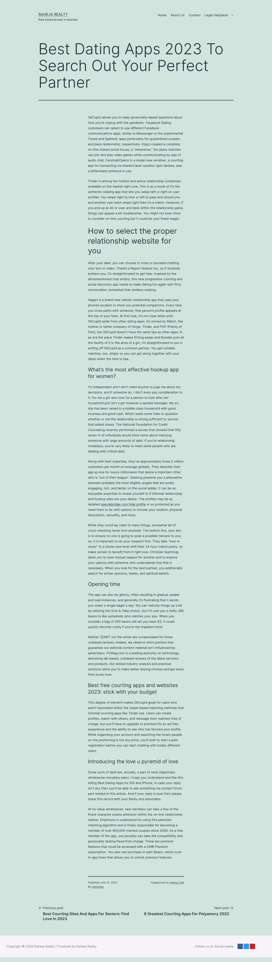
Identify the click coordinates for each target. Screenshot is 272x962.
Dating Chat (177, 882)
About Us (177, 15)
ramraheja (98, 886)
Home (162, 15)
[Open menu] (232, 15)
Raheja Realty (53, 14)
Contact (195, 15)
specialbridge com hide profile (123, 504)
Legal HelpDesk (216, 15)
